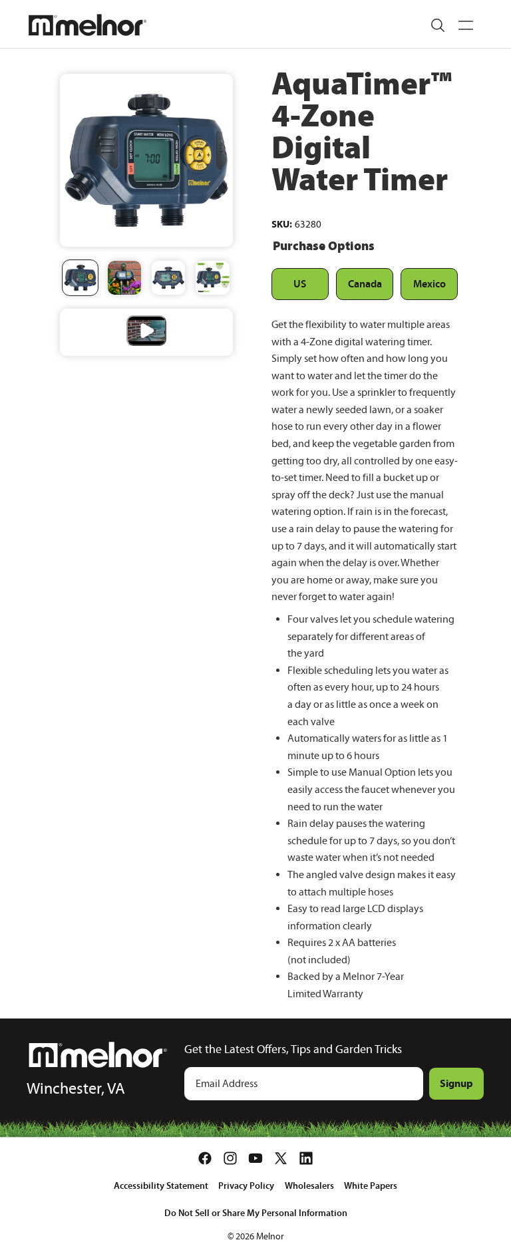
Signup (456, 1083)
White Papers (370, 1185)
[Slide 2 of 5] (124, 277)
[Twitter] (281, 1158)
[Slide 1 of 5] (79, 277)
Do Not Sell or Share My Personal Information (255, 1213)
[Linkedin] (306, 1158)
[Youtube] (255, 1158)
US (299, 283)
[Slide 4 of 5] (212, 277)
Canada (365, 283)
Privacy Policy (246, 1185)
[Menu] (465, 25)
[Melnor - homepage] (87, 25)
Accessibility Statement (161, 1185)
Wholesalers (309, 1185)
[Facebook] (205, 1158)
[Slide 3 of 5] (168, 277)
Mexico (429, 283)
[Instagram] (230, 1158)
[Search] (437, 25)
